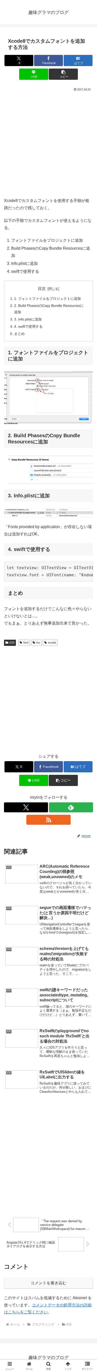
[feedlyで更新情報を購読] (71, 807)
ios (38, 642)
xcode (52, 642)
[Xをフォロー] (26, 807)
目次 (42, 288)
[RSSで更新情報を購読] (48, 820)
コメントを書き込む (48, 1283)
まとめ (19, 334)
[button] (63, 74)
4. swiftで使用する (28, 326)
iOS (11, 642)
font (25, 642)
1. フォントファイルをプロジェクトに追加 (47, 299)
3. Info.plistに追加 (28, 319)
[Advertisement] (48, 143)
